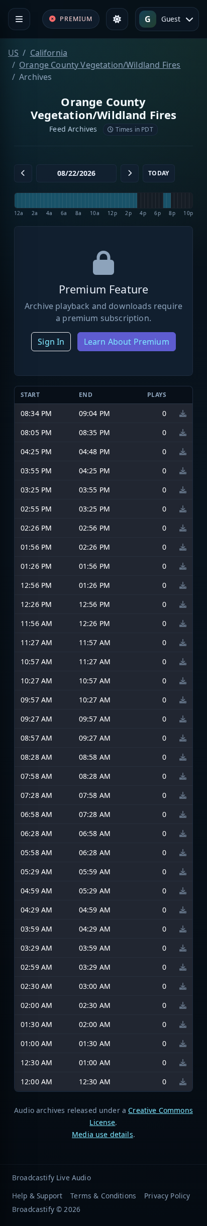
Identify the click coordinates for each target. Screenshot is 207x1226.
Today (158, 173)
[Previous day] (23, 173)
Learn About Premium (126, 341)
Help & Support (37, 1195)
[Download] (182, 413)
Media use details (102, 1134)
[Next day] (130, 173)
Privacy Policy (167, 1195)
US (13, 52)
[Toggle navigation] (19, 19)
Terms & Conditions (103, 1195)
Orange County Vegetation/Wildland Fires (99, 64)
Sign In (51, 341)
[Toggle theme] (117, 19)
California (49, 52)
